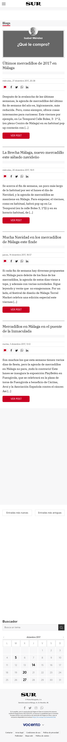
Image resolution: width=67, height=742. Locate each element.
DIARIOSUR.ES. (33, 694)
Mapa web (29, 736)
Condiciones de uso (33, 732)
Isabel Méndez (33, 38)
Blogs (6, 23)
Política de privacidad (51, 732)
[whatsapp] (42, 707)
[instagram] (36, 707)
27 (24, 680)
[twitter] (30, 707)
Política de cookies (42, 736)
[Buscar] (61, 627)
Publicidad (18, 736)
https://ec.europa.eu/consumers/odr (43, 717)
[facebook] (25, 707)
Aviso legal (19, 732)
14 (33, 665)
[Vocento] (33, 725)
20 (25, 672)
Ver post (16, 135)
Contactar (8, 732)
